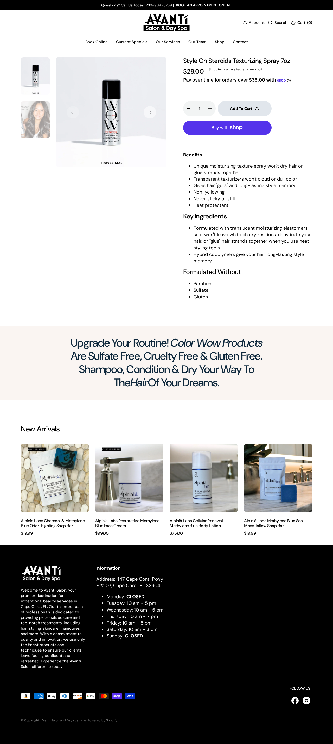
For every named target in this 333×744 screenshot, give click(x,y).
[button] (254, 22)
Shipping (216, 69)
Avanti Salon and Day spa (60, 720)
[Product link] (55, 478)
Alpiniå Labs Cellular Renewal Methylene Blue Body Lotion (196, 523)
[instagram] (306, 700)
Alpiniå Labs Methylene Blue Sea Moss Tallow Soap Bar (273, 523)
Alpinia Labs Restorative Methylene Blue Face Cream (127, 523)
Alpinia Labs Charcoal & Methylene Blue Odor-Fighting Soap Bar (53, 523)
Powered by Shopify (102, 720)
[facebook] (295, 700)
